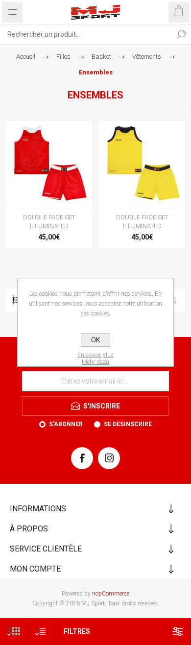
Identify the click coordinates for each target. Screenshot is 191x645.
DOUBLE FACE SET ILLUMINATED (49, 222)
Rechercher (181, 34)
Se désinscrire (128, 424)
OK (95, 340)
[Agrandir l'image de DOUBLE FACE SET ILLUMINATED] (49, 164)
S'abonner (66, 424)
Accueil (25, 56)
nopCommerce (110, 593)
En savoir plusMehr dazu (95, 358)
